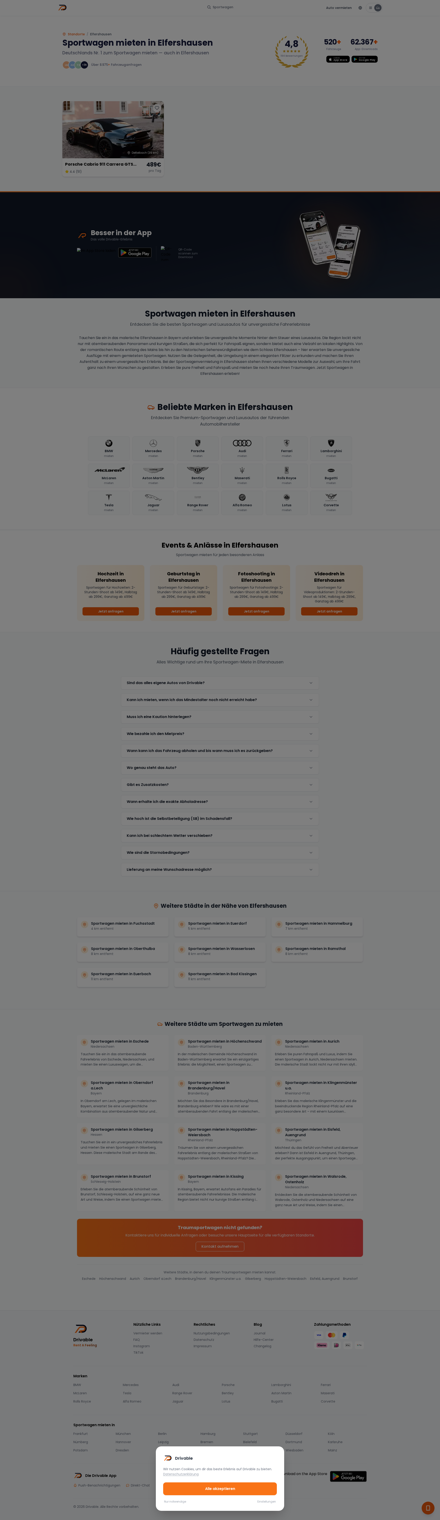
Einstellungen (266, 1501)
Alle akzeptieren (220, 1488)
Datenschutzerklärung (181, 1474)
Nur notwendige (175, 1501)
